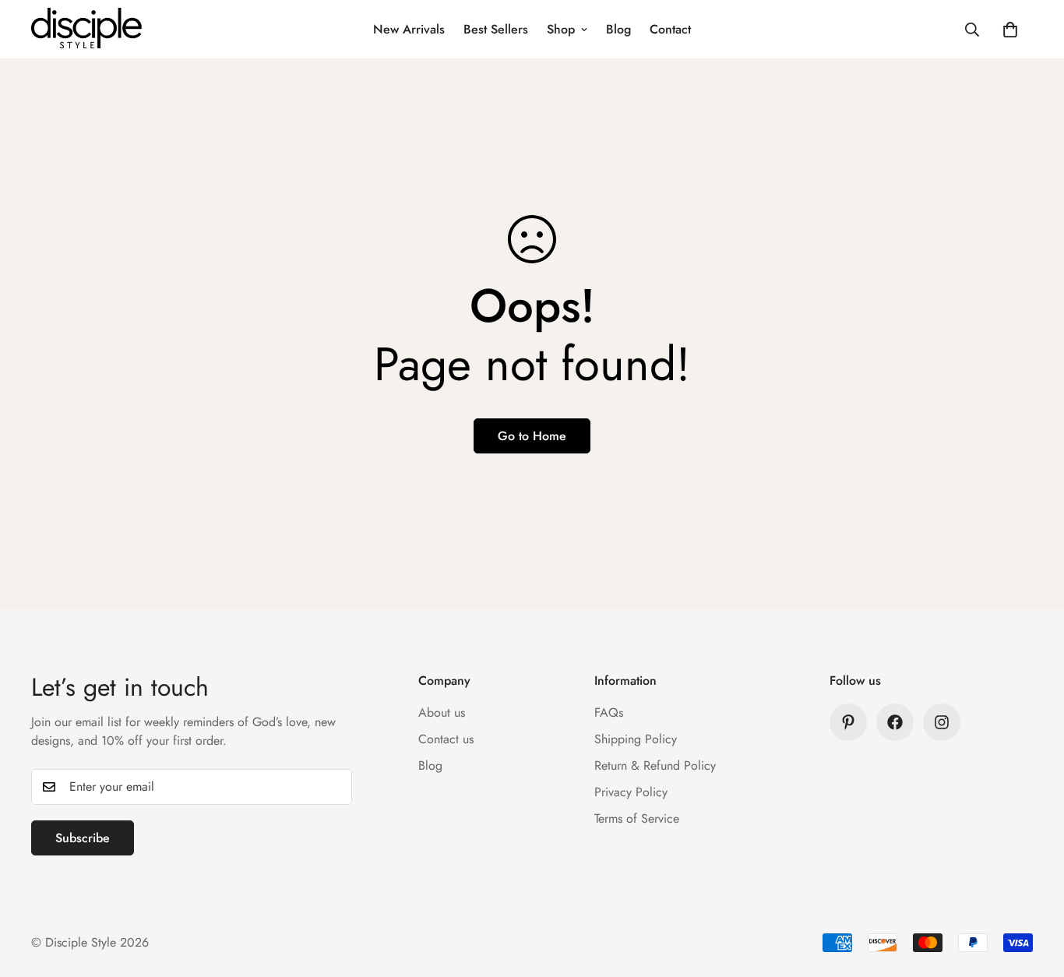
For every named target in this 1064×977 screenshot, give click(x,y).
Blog (618, 29)
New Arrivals (409, 29)
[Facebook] (895, 722)
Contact (670, 29)
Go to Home (532, 436)
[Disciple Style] (87, 29)
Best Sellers (495, 29)
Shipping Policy (635, 739)
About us (441, 712)
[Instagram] (941, 722)
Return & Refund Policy (655, 765)
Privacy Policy (631, 792)
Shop (561, 29)
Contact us (446, 739)
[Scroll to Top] (1034, 892)
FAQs (608, 712)
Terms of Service (636, 818)
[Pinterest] (848, 722)
